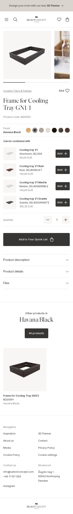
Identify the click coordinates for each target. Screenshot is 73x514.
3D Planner (44, 433)
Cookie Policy (11, 454)
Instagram (9, 486)
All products (36, 333)
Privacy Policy (46, 447)
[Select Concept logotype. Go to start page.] (36, 19)
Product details (13, 271)
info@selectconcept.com (18, 471)
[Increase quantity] (66, 220)
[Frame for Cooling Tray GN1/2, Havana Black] (24, 369)
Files (6, 283)
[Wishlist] (59, 19)
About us (8, 440)
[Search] (15, 19)
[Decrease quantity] (48, 220)
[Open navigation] (6, 19)
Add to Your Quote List (33, 239)
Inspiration (9, 433)
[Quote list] (67, 19)
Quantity (8, 219)
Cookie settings (47, 454)
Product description (16, 259)
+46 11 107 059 (12, 476)
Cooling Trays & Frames (17, 90)
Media (7, 447)
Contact (42, 440)
